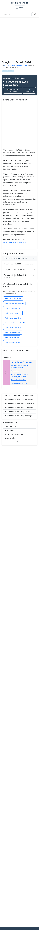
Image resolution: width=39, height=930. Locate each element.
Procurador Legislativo (19, 383)
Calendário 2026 (10, 427)
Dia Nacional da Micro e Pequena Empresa (19, 366)
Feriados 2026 (9, 430)
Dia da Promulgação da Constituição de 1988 (19, 375)
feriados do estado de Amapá (15, 242)
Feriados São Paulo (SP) (13, 298)
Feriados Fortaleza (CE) (13, 313)
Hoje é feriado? (10, 438)
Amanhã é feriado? (11, 442)
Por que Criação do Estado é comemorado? (15, 276)
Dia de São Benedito (18, 380)
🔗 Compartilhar (29, 90)
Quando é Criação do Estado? (15, 258)
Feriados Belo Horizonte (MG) (15, 323)
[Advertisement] (19, 39)
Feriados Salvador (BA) (13, 318)
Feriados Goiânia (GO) (12, 342)
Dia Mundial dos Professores (21, 362)
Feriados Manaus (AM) (13, 328)
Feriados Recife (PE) (12, 337)
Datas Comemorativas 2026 (14, 434)
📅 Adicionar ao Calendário (12, 90)
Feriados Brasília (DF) (12, 308)
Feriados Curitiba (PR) (12, 333)
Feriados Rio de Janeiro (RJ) (14, 303)
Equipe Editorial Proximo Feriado (15, 65)
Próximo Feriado (19, 2)
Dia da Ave (15, 371)
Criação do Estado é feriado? (15, 269)
